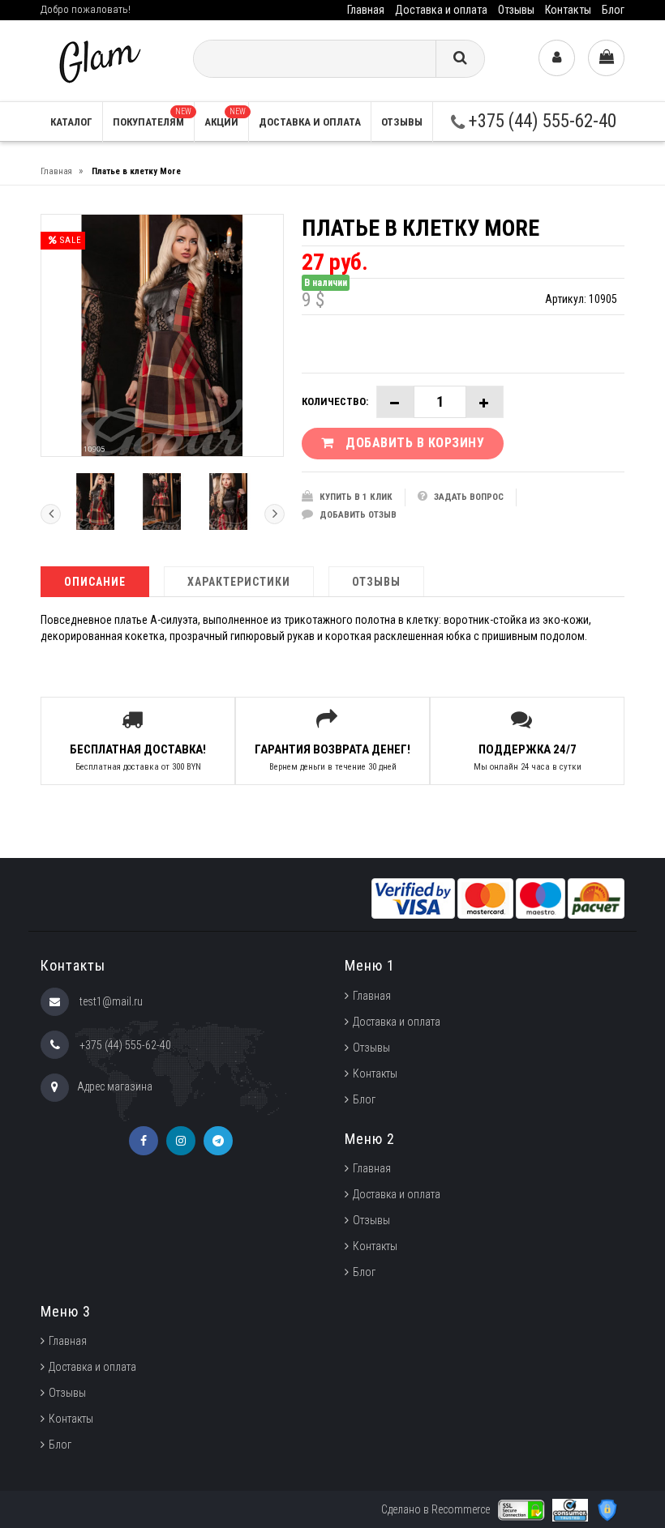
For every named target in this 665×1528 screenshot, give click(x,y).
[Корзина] (606, 58)
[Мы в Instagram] (180, 1140)
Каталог (71, 122)
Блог (613, 9)
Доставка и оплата (441, 9)
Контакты (568, 9)
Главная (365, 9)
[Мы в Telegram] (218, 1140)
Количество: (335, 401)
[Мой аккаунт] (556, 58)
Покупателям (152, 117)
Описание (95, 581)
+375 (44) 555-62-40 (540, 121)
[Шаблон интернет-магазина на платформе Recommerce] (98, 59)
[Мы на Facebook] (143, 1140)
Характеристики (238, 581)
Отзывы (516, 9)
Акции (225, 117)
